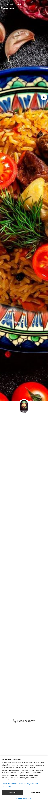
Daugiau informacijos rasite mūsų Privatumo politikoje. (20, 784)
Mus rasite (22, 4)
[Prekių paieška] (43, 97)
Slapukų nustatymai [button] (24, 799)
